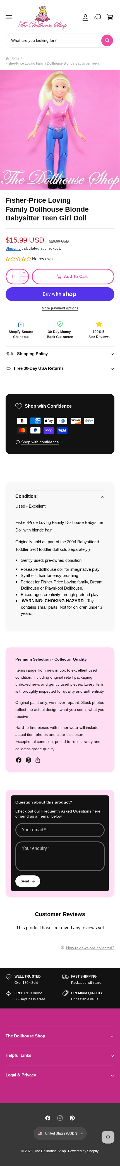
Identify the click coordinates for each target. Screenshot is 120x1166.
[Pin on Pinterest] (28, 760)
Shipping (13, 248)
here (96, 811)
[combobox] (60, 40)
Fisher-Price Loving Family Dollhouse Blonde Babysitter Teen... (53, 63)
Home (15, 58)
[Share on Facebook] (18, 760)
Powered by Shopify (83, 1151)
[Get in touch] (98, 17)
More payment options (60, 308)
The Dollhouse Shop (50, 1151)
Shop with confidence (40, 442)
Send (25, 881)
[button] (9, 17)
